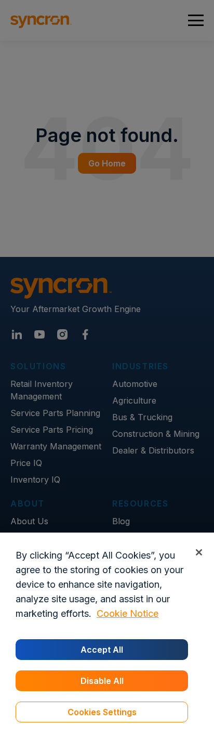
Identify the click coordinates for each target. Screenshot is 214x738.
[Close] (199, 552)
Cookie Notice (127, 613)
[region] (107, 635)
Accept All (102, 649)
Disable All (102, 681)
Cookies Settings (102, 712)
